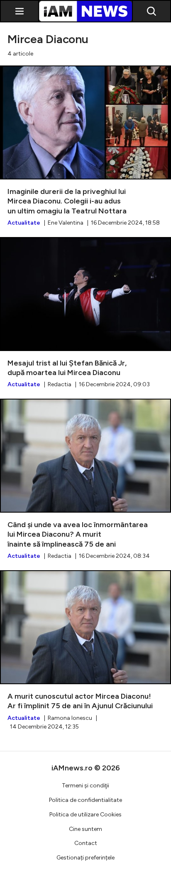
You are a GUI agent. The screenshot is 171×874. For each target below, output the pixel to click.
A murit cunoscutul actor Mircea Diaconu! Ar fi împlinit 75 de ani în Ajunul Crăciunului (85, 650)
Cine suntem (85, 829)
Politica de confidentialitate (85, 800)
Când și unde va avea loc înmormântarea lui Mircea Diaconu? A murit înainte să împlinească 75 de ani (85, 479)
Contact (85, 843)
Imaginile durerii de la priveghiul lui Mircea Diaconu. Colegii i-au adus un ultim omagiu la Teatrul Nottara (85, 146)
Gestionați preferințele (85, 857)
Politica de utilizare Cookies (85, 814)
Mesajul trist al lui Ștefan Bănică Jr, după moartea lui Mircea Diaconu (85, 313)
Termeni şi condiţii (85, 785)
